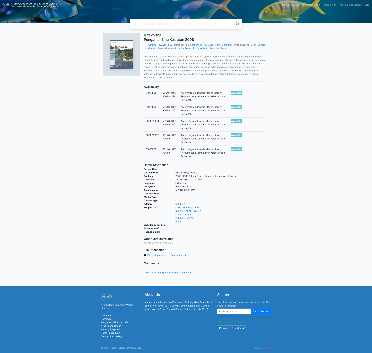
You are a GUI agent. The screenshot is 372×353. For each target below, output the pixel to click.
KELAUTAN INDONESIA (188, 210)
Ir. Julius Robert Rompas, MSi (191, 48)
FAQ (340, 4)
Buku (178, 221)
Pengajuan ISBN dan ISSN (115, 322)
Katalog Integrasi (110, 329)
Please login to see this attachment (166, 255)
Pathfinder (106, 318)
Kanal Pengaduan (110, 332)
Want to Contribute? (234, 328)
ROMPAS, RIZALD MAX (159, 44)
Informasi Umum (312, 4)
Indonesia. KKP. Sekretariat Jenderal (212, 44)
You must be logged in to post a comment (169, 272)
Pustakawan (329, 4)
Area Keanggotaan (111, 325)
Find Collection (261, 311)
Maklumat (106, 315)
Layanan (295, 4)
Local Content (183, 214)
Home (285, 4)
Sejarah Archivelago (112, 336)
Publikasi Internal (184, 217)
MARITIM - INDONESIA (187, 207)
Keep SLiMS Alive (232, 321)
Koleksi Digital (353, 4)
